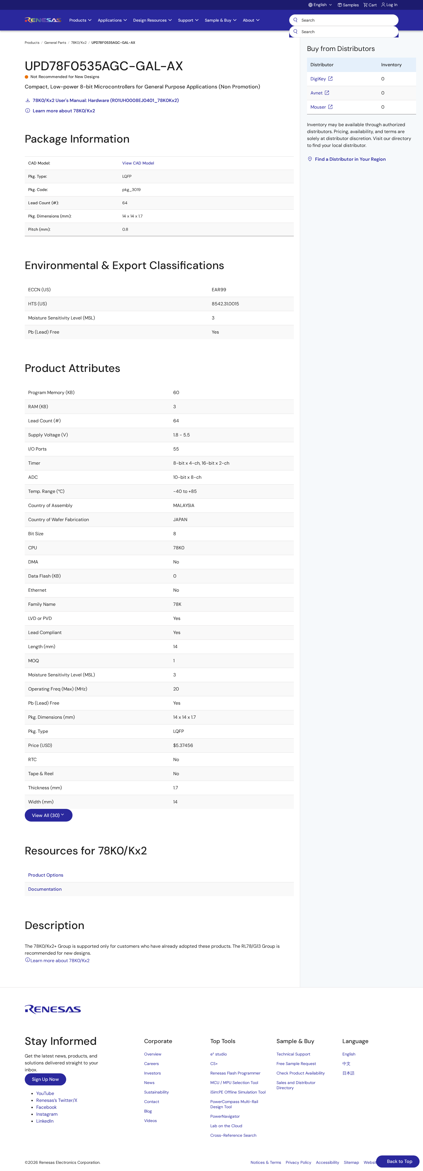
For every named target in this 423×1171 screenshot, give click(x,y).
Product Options (45, 875)
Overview (152, 1054)
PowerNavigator (225, 1116)
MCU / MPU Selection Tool (234, 1082)
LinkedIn (45, 1121)
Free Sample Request (296, 1063)
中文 (346, 1063)
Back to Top (399, 1161)
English (348, 1054)
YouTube (45, 1093)
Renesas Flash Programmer (235, 1073)
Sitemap (351, 1162)
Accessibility (327, 1162)
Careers (151, 1063)
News (149, 1082)
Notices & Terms (266, 1162)
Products (32, 42)
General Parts (55, 42)
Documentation (45, 889)
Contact (151, 1101)
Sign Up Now (45, 1079)
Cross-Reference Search (233, 1135)
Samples (351, 5)
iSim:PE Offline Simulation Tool (238, 1092)
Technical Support (293, 1054)
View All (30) (46, 815)
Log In (391, 4)
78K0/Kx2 (79, 42)
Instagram (47, 1114)
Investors (152, 1073)
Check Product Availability (301, 1073)
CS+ (214, 1063)
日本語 (348, 1073)
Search (344, 20)
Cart (373, 5)
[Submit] (295, 31)
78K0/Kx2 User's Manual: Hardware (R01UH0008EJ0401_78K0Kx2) (106, 100)
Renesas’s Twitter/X (56, 1100)
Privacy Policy (298, 1162)
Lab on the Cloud (226, 1125)
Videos (150, 1120)
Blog (148, 1111)
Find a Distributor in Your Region (350, 159)
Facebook (46, 1107)
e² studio (218, 1054)
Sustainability (156, 1092)
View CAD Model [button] (138, 163)
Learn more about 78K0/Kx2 (64, 111)
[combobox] (344, 31)
